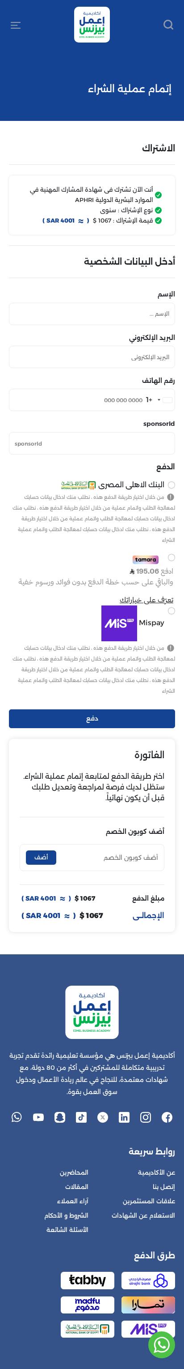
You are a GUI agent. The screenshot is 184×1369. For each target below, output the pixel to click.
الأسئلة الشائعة (67, 1230)
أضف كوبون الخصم (135, 832)
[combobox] (160, 400)
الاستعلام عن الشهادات (143, 1215)
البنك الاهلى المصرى (130, 485)
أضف (41, 857)
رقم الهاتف (158, 380)
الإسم (166, 294)
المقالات (76, 1187)
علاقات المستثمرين (149, 1201)
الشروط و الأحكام (66, 1215)
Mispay (150, 622)
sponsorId (159, 423)
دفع (92, 718)
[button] (16, 24)
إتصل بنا (164, 1187)
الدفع (165, 467)
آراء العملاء (72, 1201)
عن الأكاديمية (156, 1172)
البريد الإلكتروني (152, 337)
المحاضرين (74, 1172)
